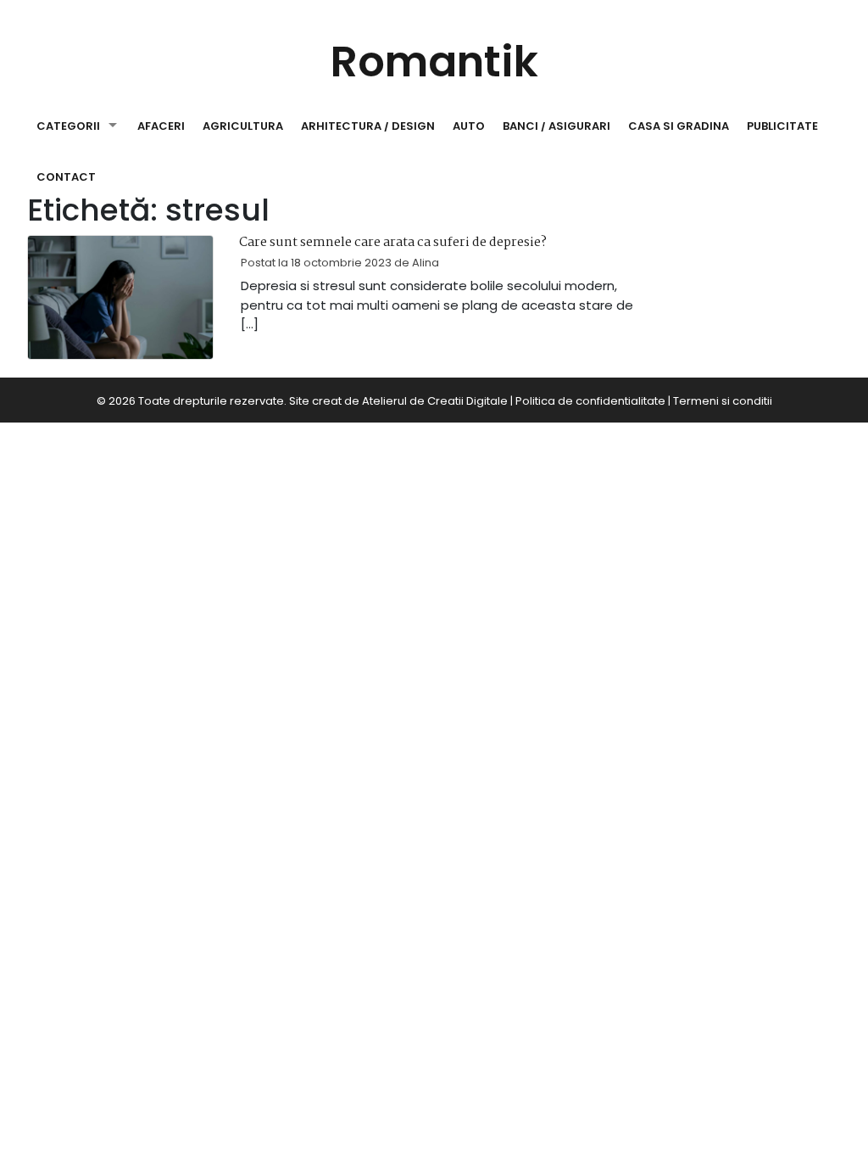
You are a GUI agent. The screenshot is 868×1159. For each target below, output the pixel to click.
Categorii (68, 126)
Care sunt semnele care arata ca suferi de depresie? (393, 242)
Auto (469, 126)
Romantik (434, 61)
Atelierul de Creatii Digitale (435, 401)
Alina (425, 263)
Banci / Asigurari (556, 126)
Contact (66, 177)
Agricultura (243, 126)
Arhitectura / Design (368, 126)
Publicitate (782, 126)
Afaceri (161, 126)
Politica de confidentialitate (590, 401)
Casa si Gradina (678, 126)
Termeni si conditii (722, 401)
